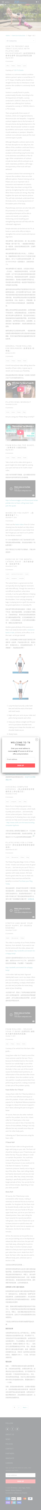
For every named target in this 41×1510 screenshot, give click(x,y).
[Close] (36, 739)
